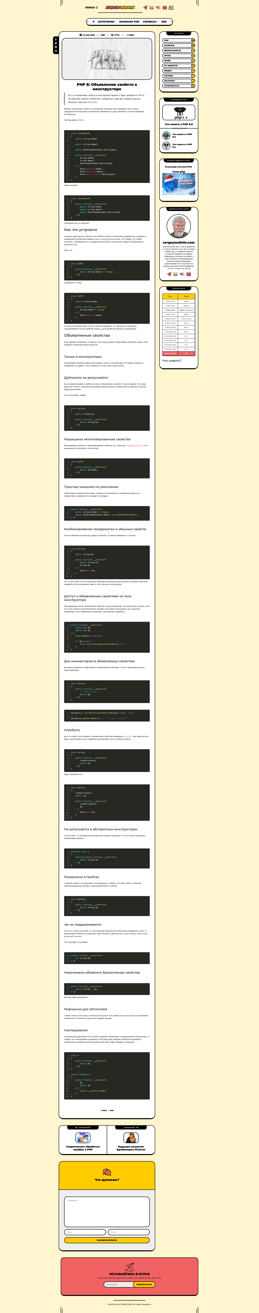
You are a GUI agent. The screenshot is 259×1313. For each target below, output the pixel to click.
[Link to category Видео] (179, 70)
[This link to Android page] (171, 7)
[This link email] (164, 7)
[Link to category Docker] (179, 75)
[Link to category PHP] (179, 40)
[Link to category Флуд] (179, 55)
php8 (104, 1110)
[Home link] (94, 22)
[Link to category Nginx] (179, 60)
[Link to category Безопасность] (179, 50)
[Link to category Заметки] (179, 45)
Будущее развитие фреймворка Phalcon (131, 1148)
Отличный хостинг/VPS (178, 167)
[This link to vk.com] (158, 7)
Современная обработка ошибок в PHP (83, 1148)
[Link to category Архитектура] (179, 86)
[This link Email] (188, 274)
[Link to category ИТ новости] (179, 65)
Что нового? (171, 360)
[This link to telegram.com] (145, 7)
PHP (103, 35)
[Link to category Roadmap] (179, 80)
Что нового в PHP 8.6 (179, 124)
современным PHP (135, 445)
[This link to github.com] (151, 7)
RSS (164, 21)
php (111, 1110)
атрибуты (128, 736)
